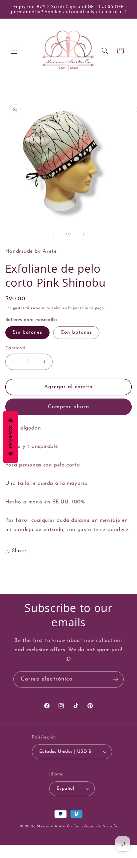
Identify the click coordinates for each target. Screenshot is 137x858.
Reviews (10, 437)
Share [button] (19, 550)
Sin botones (28, 332)
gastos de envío (27, 308)
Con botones (76, 332)
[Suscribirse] (115, 679)
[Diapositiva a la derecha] (83, 234)
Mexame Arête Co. (55, 826)
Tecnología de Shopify (95, 826)
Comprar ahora (68, 407)
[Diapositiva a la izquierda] (53, 234)
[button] (14, 51)
